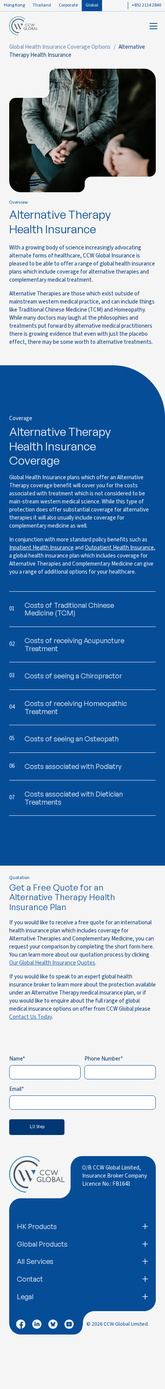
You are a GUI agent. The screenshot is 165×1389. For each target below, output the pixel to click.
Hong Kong (14, 5)
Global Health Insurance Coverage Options (60, 47)
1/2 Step (37, 1126)
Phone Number (102, 1059)
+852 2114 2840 (146, 5)
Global (92, 5)
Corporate (68, 5)
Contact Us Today (30, 1017)
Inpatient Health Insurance (41, 548)
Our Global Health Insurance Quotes (52, 963)
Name (16, 1059)
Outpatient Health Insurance (119, 548)
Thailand (42, 5)
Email (15, 1089)
